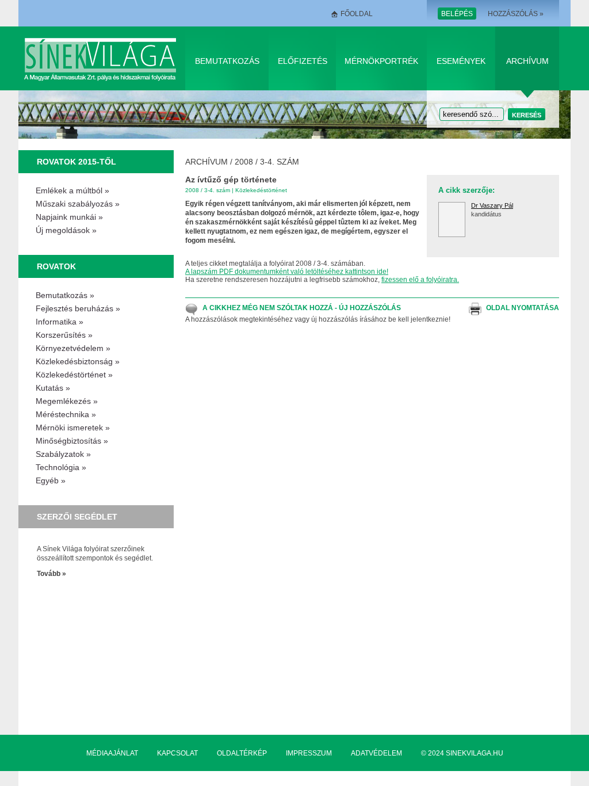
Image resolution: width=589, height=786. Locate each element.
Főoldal (357, 14)
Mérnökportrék (381, 61)
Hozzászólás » (516, 14)
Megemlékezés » (67, 401)
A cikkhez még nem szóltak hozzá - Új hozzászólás (301, 308)
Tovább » (51, 574)
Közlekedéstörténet (261, 190)
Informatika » (59, 321)
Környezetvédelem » (73, 348)
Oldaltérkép (242, 753)
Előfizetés (302, 61)
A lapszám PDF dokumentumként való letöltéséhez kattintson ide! (286, 272)
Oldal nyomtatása (522, 308)
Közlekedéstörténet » (74, 374)
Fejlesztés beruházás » (78, 308)
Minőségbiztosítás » (72, 440)
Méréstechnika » (66, 414)
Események (461, 61)
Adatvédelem (376, 753)
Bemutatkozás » (65, 295)
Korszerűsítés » (64, 334)
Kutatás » (53, 387)
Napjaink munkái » (69, 217)
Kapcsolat (177, 753)
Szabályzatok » (63, 454)
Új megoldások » (66, 230)
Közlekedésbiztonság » (78, 361)
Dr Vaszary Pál (492, 205)
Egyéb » (51, 480)
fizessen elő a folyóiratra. (420, 280)
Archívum (527, 61)
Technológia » (61, 467)
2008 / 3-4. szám (267, 161)
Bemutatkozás (227, 61)
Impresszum (309, 753)
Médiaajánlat (112, 753)
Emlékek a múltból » (72, 190)
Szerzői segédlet (77, 516)
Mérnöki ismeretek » (73, 427)
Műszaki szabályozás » (78, 203)
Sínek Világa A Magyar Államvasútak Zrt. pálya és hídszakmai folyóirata (102, 58)
